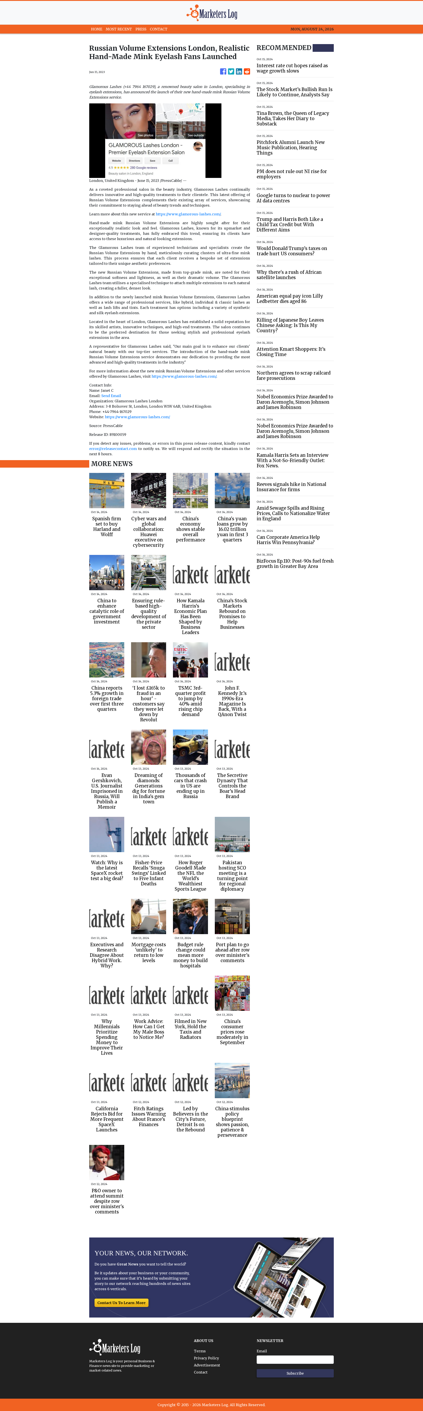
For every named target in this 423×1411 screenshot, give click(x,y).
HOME (96, 29)
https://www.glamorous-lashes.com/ (188, 214)
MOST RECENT (119, 29)
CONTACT (158, 29)
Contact (201, 1372)
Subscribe (295, 1373)
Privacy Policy (206, 1358)
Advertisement (207, 1365)
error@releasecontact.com (113, 448)
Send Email (111, 396)
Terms (200, 1351)
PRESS (140, 29)
